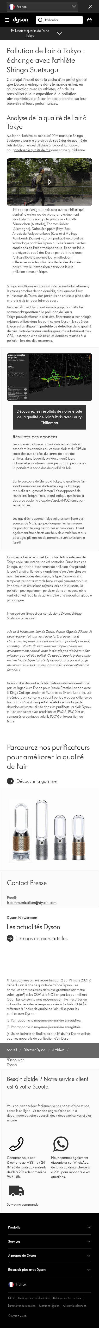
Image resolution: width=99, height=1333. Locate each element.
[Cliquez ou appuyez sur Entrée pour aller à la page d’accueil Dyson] (20, 22)
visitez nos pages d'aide (49, 1111)
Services (14, 1242)
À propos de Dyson (22, 1256)
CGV (11, 1298)
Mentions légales (49, 1305)
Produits (14, 1227)
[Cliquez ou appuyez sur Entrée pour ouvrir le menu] (7, 20)
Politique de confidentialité (33, 1298)
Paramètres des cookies (21, 1305)
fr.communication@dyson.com (31, 902)
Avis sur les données (74, 1305)
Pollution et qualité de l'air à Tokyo (30, 33)
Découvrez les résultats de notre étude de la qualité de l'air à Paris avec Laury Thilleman (49, 417)
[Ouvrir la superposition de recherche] (59, 20)
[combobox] (42, 6)
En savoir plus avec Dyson (27, 1270)
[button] (49, 182)
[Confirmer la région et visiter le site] (90, 7)
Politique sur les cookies (67, 1298)
